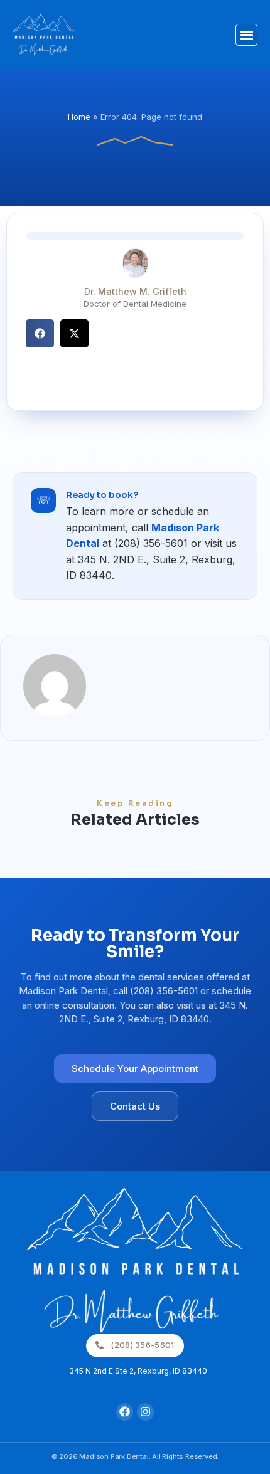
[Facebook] (124, 1411)
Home (79, 117)
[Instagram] (145, 1411)
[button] (246, 35)
